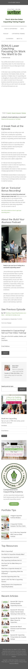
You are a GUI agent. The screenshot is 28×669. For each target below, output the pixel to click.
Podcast (9, 323)
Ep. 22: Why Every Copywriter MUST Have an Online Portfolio (18, 534)
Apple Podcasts (16, 113)
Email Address (5, 346)
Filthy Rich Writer (14, 11)
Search (22, 389)
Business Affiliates (14, 663)
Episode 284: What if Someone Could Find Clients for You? (18, 628)
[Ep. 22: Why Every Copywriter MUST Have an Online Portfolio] (5, 535)
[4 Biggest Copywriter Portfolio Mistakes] (5, 519)
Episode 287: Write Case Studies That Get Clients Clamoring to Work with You (17, 612)
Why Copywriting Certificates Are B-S (11, 560)
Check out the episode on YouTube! (11, 119)
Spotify (9, 113)
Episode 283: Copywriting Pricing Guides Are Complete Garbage (18, 637)
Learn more (14, 503)
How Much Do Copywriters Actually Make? (12, 554)
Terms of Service (14, 661)
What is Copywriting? (7, 551)
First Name (4, 340)
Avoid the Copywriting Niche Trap (10, 576)
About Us (7, 661)
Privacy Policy (23, 661)
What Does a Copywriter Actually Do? (11, 568)
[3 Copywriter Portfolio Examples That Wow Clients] (5, 527)
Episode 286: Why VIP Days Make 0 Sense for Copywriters (18, 620)
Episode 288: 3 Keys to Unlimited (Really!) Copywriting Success (16, 603)
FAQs (2, 661)
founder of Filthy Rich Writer (12, 373)
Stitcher (24, 113)
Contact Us (22, 660)
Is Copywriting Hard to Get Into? (10, 557)
